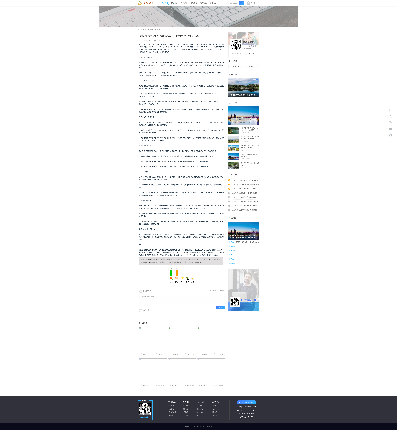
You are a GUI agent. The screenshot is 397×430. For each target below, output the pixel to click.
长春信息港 (149, 3)
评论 (220, 307)
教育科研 (174, 3)
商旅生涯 (193, 3)
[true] (241, 3)
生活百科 (164, 3)
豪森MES (169, 47)
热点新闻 (213, 3)
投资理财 (184, 3)
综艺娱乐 (203, 3)
